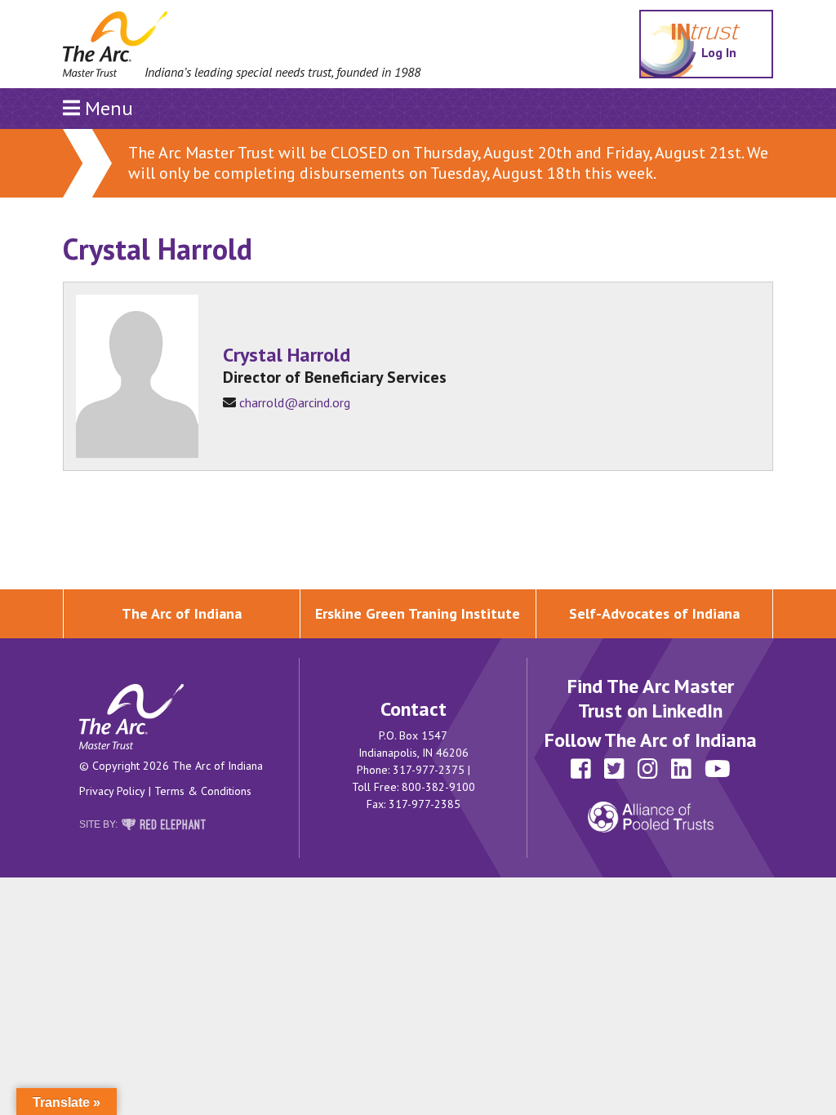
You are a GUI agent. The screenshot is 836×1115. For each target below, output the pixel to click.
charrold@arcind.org (294, 402)
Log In (721, 51)
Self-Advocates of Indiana (654, 613)
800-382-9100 (438, 787)
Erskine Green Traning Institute (417, 613)
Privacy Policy (112, 791)
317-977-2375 (429, 769)
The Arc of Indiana (182, 613)
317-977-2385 (424, 804)
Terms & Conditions (202, 791)
